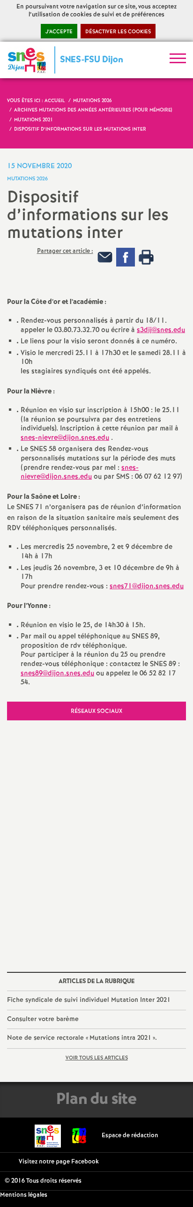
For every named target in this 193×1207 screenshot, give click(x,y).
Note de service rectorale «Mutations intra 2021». (82, 1038)
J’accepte (59, 32)
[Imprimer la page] (146, 256)
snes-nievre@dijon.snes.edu (65, 438)
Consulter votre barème (43, 1019)
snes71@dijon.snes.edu (147, 586)
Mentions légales (23, 1195)
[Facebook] (125, 256)
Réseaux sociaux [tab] (96, 711)
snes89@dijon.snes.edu (57, 673)
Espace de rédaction (130, 1135)
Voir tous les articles (97, 1058)
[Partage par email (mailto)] (105, 256)
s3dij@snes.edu (161, 330)
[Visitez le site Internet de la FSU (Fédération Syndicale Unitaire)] (79, 1135)
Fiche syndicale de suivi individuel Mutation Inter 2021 (89, 1000)
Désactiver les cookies (118, 32)
